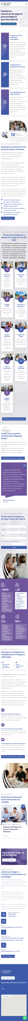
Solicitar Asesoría (5, 23)
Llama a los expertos (13, 912)
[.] (26, 4)
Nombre (3, 524)
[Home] (6, 4)
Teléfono (3, 529)
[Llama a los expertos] (3, 914)
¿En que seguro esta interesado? (9, 541)
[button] (26, 823)
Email (2, 535)
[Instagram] (3, 989)
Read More (14, 837)
